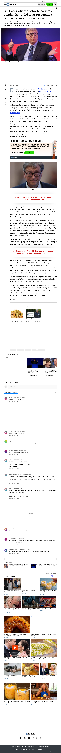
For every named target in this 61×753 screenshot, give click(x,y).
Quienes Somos (14, 743)
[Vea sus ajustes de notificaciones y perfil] (55, 4)
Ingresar (42, 4)
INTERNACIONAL (8, 8)
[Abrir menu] (5, 4)
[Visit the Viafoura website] (54, 573)
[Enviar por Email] (5, 98)
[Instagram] (33, 738)
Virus (34, 350)
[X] (25, 738)
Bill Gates (13, 350)
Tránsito (47, 743)
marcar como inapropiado (53, 402)
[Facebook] (21, 738)
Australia (28, 350)
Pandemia (20, 350)
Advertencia (41, 350)
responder (11, 401)
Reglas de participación (39, 743)
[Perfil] (30, 734)
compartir (48, 401)
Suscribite (50, 4)
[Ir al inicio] (12, 4)
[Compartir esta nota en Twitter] (5, 89)
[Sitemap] (40, 738)
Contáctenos (21, 743)
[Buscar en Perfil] (56, 1)
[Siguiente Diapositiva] (56, 368)
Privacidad (27, 743)
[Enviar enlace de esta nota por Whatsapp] (5, 94)
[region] (30, 477)
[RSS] (36, 738)
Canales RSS (7, 743)
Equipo (31, 743)
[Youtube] (29, 738)
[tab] (11, 392)
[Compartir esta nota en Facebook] (5, 85)
